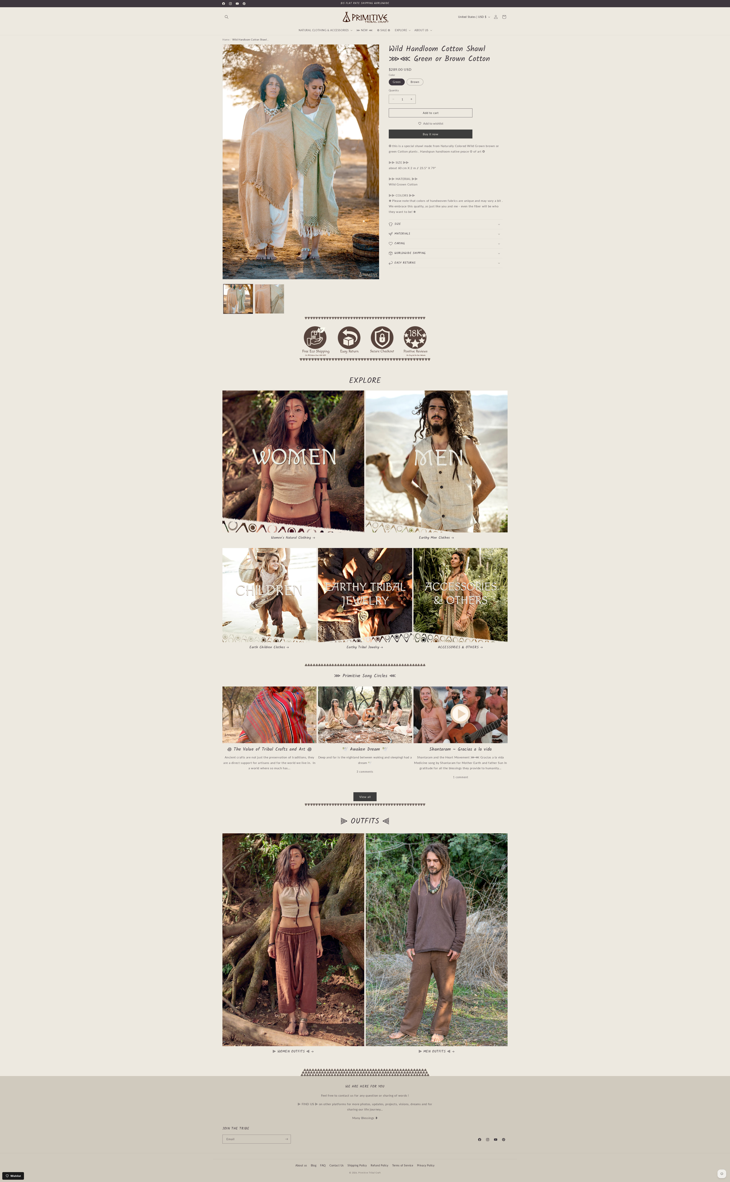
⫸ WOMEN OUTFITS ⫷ (291, 1051)
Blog (313, 1165)
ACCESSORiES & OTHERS (458, 647)
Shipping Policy (357, 1165)
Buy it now (430, 134)
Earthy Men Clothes (434, 538)
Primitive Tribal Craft (369, 1172)
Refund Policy (379, 1165)
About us (301, 1165)
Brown (415, 82)
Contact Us (336, 1165)
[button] (226, 17)
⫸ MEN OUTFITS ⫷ (435, 1051)
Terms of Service (402, 1165)
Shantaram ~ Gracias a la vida (460, 749)
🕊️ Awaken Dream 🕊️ (365, 749)
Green (397, 82)
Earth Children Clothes (267, 647)
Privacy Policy (426, 1165)
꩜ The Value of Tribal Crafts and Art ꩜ (269, 749)
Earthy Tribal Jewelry (363, 647)
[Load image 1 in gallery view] (238, 299)
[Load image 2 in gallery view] (269, 299)
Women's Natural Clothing (291, 538)
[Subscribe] (286, 1139)
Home (225, 39)
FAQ (323, 1165)
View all (365, 797)
